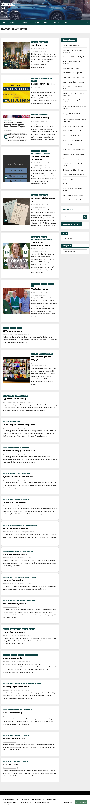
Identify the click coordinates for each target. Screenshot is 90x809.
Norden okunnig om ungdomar (73, 184)
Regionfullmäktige (23, 577)
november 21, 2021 (10, 557)
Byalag (5, 395)
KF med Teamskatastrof (14, 738)
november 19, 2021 (10, 583)
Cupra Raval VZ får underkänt (73, 175)
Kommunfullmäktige (37, 153)
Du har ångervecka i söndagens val (19, 424)
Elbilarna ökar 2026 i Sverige (73, 170)
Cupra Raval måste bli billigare (73, 82)
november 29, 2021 (10, 532)
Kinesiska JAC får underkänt (73, 126)
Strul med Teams (11, 764)
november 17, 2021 (10, 607)
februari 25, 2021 (10, 716)
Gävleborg (23, 551)
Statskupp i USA (39, 45)
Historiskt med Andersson (15, 528)
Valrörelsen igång (39, 289)
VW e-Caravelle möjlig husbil (73, 195)
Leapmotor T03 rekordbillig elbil (74, 57)
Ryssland (41, 78)
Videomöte (32, 629)
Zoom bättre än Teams (13, 632)
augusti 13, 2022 (38, 292)
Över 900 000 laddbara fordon (73, 77)
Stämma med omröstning (15, 554)
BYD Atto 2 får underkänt (72, 131)
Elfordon (24, 23)
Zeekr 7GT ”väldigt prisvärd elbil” (74, 149)
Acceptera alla (81, 802)
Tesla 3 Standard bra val (71, 46)
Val (47, 195)
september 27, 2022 (39, 162)
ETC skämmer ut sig (12, 331)
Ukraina (34, 80)
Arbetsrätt (6, 655)
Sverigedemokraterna (31, 655)
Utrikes (12, 23)
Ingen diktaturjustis (12, 658)
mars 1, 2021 (8, 690)
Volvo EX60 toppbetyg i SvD (73, 200)
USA (47, 42)
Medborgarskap (23, 600)
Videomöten (49, 353)
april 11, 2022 (9, 334)
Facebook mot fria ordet (42, 84)
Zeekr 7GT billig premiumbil (72, 140)
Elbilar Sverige (68, 179)
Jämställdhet (14, 525)
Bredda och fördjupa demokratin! (19, 450)
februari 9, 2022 (38, 363)
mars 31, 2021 (9, 635)
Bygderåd (11, 395)
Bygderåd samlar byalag (14, 399)
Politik (57, 23)
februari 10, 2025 (39, 48)
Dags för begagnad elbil (71, 135)
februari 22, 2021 (10, 742)
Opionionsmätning (37, 239)
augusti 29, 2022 (39, 248)
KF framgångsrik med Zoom (16, 687)
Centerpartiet (36, 151)
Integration (14, 600)
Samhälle (41, 42)
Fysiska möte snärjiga (13, 580)
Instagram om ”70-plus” (71, 68)
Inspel (46, 23)
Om (66, 23)
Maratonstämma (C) (12, 712)
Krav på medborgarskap (14, 603)
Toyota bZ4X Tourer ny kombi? (74, 145)
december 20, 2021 (10, 506)
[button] (87, 23)
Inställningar (68, 802)
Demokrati (34, 42)
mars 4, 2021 (8, 661)
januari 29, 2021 (10, 768)
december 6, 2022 (39, 121)
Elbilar (36, 23)
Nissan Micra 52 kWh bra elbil (73, 154)
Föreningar (14, 577)
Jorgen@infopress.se (23, 334)
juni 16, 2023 (37, 87)
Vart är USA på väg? (40, 118)
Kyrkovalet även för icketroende (18, 476)
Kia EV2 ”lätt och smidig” (71, 159)
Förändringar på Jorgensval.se (73, 73)
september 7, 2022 (39, 204)
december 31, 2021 (10, 428)
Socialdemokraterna (32, 525)
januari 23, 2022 (10, 402)
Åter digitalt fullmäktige (14, 502)
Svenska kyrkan (21, 473)
